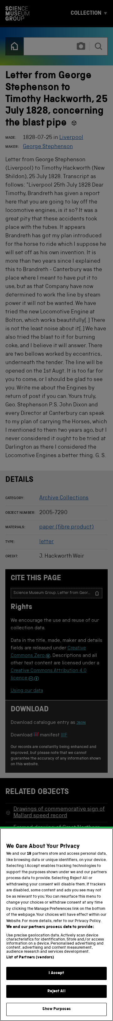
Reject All (56, 991)
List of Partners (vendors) (30, 958)
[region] (56, 924)
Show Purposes (56, 1009)
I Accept (56, 973)
